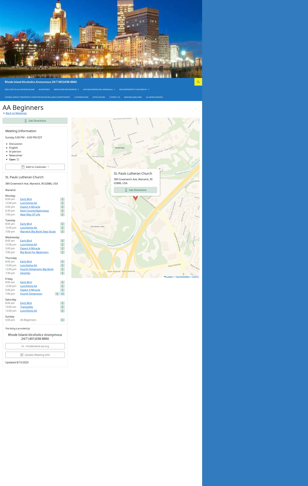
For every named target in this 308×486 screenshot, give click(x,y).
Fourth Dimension (31, 294)
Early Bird (26, 199)
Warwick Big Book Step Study (38, 231)
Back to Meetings (16, 113)
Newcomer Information (65, 89)
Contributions (81, 97)
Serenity (25, 273)
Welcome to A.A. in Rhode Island (19, 89)
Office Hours (99, 97)
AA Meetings (44, 89)
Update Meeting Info (37, 355)
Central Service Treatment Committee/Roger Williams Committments (37, 97)
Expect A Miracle (30, 207)
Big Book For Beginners (34, 252)
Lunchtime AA (28, 203)
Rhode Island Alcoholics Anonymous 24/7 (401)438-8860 (41, 82)
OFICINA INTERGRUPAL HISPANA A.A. (98, 89)
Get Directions (37, 121)
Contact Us (114, 97)
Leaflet (169, 276)
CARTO (195, 276)
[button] (135, 198)
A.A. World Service (154, 97)
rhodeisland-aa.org (37, 346)
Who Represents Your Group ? (133, 89)
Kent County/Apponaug (34, 210)
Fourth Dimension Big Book (37, 269)
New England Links (133, 97)
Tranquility (26, 307)
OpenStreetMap (183, 276)
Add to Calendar (36, 167)
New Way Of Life (30, 214)
